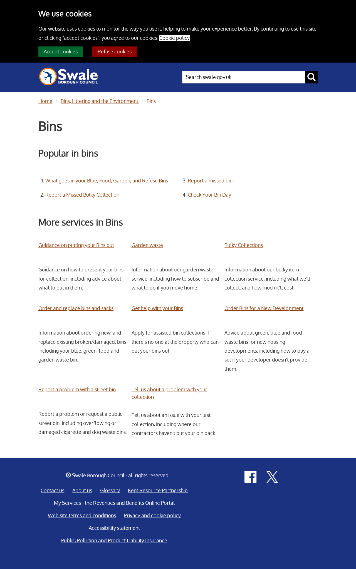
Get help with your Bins (157, 308)
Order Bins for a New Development (263, 308)
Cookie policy (174, 38)
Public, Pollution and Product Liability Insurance (114, 540)
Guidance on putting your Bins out (76, 245)
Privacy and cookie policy (152, 515)
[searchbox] (243, 77)
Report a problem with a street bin (77, 389)
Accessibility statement (114, 528)
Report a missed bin (210, 180)
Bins (151, 101)
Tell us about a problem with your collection (169, 393)
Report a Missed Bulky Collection (82, 195)
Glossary (110, 490)
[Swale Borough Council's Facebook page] (250, 476)
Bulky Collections (243, 245)
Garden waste (147, 245)
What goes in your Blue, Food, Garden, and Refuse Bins (106, 180)
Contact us (52, 490)
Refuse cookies (115, 51)
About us (82, 490)
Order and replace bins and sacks (75, 308)
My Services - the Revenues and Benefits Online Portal (114, 503)
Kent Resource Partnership (158, 490)
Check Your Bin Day (209, 195)
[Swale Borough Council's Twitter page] (272, 476)
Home (45, 101)
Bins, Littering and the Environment (100, 101)
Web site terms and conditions (82, 515)
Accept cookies (61, 51)
